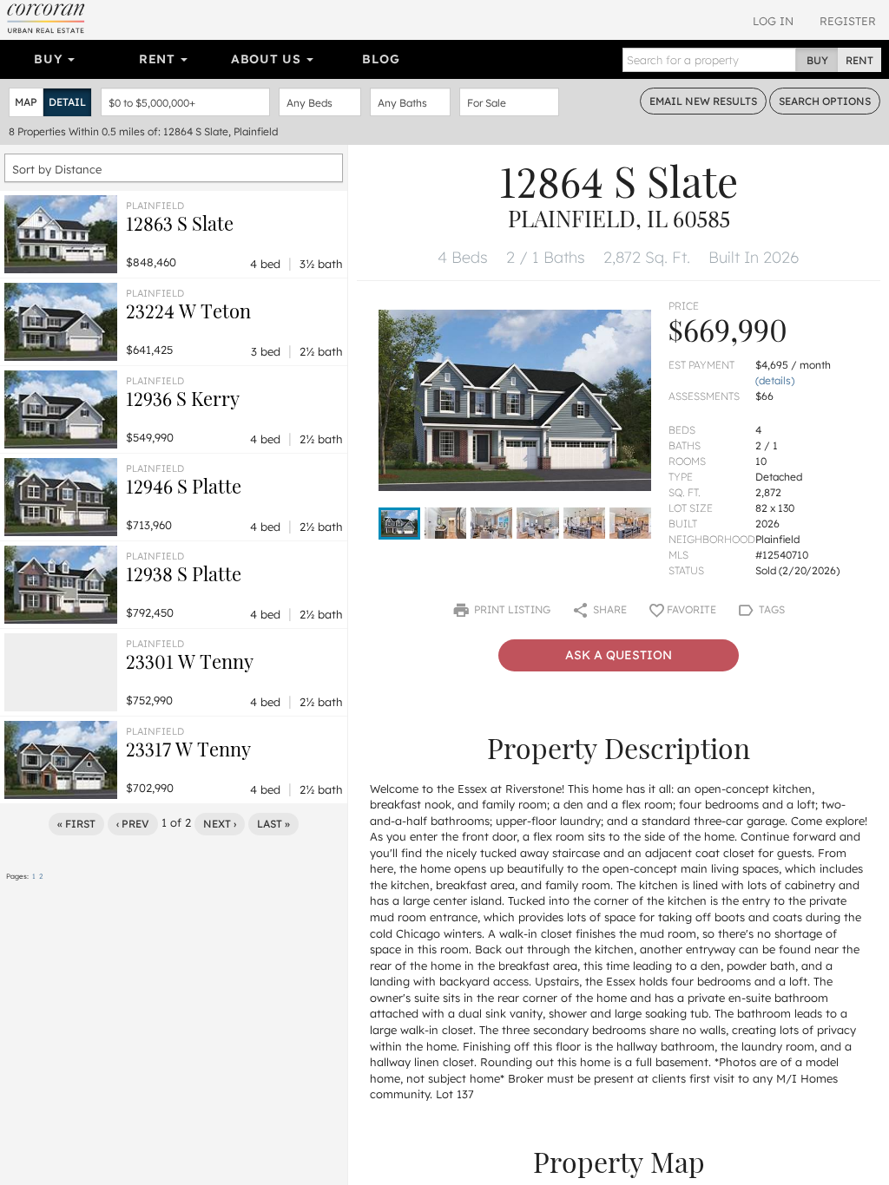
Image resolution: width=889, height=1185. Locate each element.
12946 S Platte (183, 486)
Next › (219, 823)
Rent (159, 59)
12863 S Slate (180, 223)
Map (26, 101)
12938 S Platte (183, 573)
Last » (273, 823)
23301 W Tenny (190, 661)
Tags (770, 609)
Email (703, 101)
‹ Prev (132, 823)
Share (608, 609)
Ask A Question (618, 655)
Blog (380, 59)
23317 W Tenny (188, 749)
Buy (50, 59)
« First (76, 823)
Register (848, 21)
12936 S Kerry (183, 398)
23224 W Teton (188, 311)
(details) (774, 380)
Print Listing (510, 609)
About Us (268, 59)
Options (825, 101)
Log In (773, 21)
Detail (67, 101)
